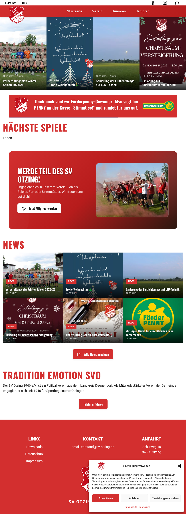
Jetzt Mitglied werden (42, 208)
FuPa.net (10, 2)
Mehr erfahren (93, 404)
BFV (24, 2)
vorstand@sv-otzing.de (97, 447)
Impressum (144, 507)
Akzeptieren (106, 498)
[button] (179, 466)
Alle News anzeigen (96, 354)
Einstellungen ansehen (165, 498)
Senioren (142, 11)
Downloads (34, 447)
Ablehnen (134, 498)
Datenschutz (131, 507)
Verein (97, 11)
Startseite (74, 11)
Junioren (119, 11)
